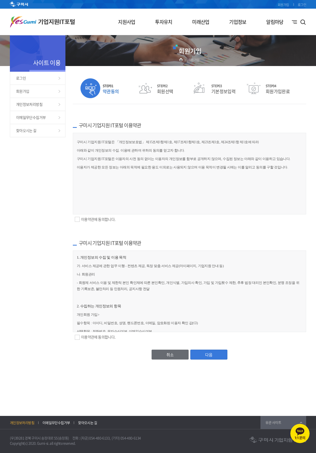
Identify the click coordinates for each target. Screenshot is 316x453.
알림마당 (274, 21)
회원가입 (283, 4)
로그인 (302, 4)
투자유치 (163, 21)
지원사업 (126, 21)
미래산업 (200, 21)
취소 (170, 355)
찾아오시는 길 (26, 130)
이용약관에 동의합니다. (98, 219)
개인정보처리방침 (29, 104)
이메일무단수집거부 (31, 117)
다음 (209, 355)
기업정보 (237, 21)
